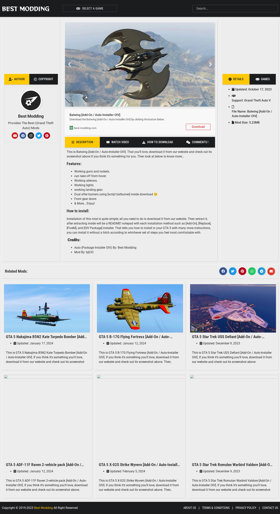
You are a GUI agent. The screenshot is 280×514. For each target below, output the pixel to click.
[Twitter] (39, 135)
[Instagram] (31, 135)
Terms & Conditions (216, 508)
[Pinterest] (47, 135)
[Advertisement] (32, 46)
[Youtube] (15, 135)
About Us (189, 508)
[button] (69, 64)
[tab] (16, 79)
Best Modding (25, 8)
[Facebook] (23, 135)
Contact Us (270, 508)
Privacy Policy (246, 508)
